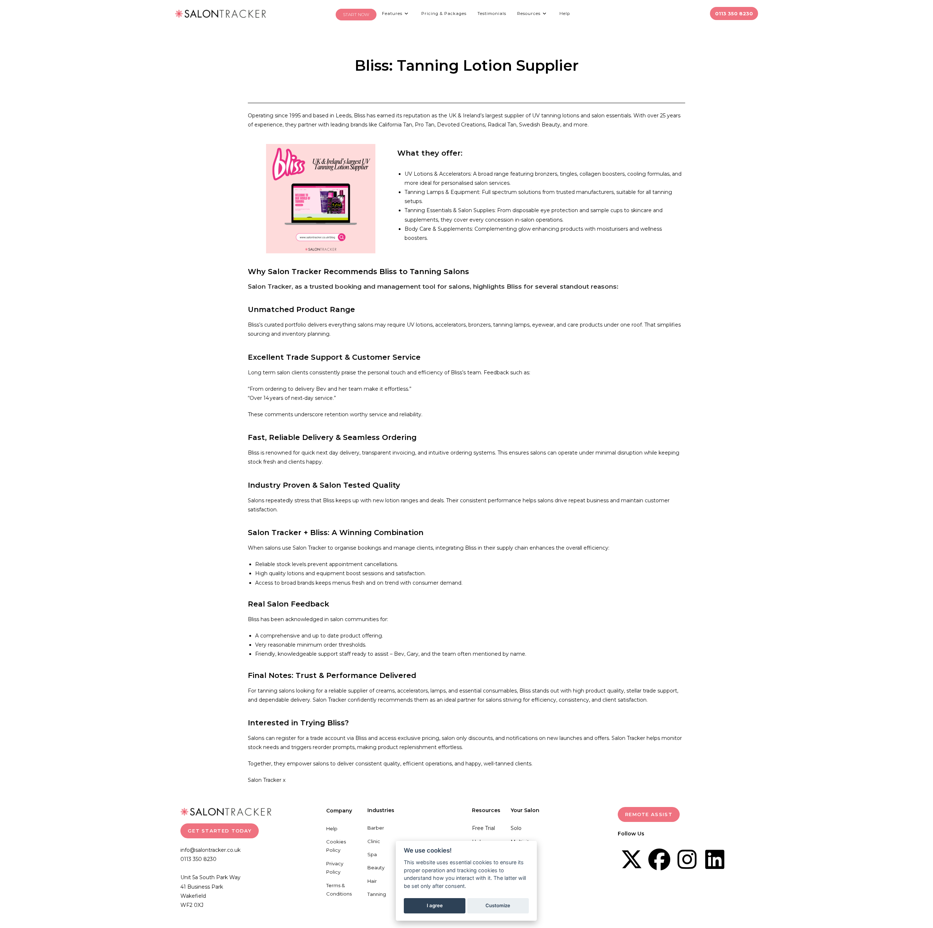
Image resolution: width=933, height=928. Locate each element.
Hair (372, 881)
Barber (375, 828)
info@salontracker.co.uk (210, 850)
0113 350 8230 (198, 859)
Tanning (376, 894)
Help (331, 828)
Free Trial (483, 828)
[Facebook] (659, 859)
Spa (372, 854)
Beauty (375, 867)
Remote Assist (648, 814)
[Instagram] (687, 859)
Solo (516, 828)
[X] (631, 859)
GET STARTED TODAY (219, 831)
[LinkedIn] (714, 859)
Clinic (373, 841)
